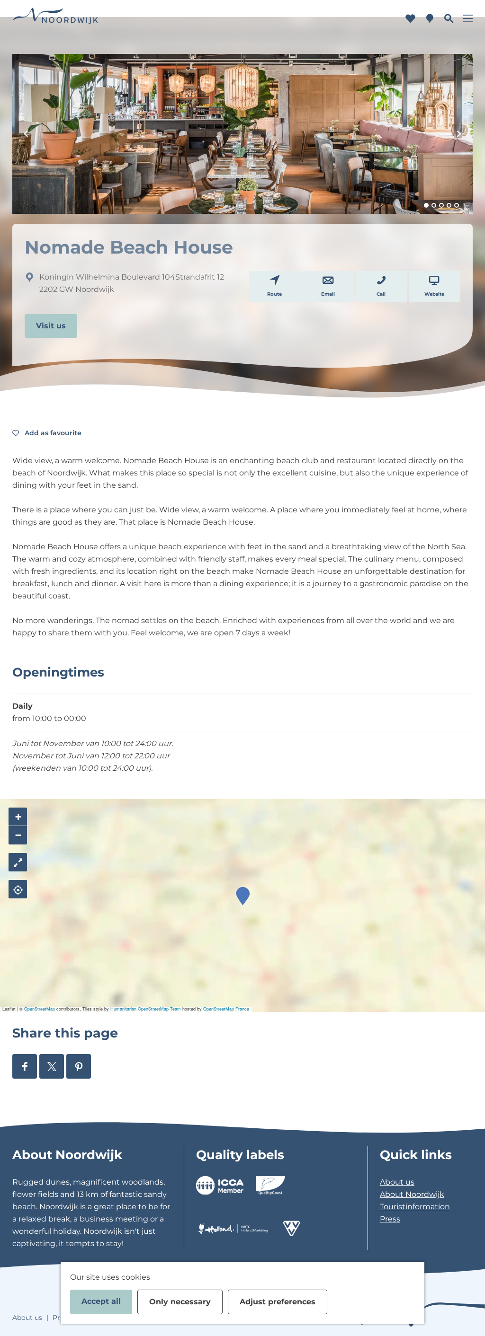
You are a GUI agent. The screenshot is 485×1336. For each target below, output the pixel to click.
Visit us (51, 325)
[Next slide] (459, 133)
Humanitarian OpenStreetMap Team (145, 1009)
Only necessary (180, 1301)
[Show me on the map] (18, 889)
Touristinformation (415, 1206)
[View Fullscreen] (18, 862)
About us (397, 1182)
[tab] (426, 205)
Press (390, 1218)
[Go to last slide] (26, 133)
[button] (242, 896)
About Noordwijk (412, 1194)
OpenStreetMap (39, 1009)
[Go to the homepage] (55, 19)
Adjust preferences (277, 1301)
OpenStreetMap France (226, 1009)
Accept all (101, 1301)
